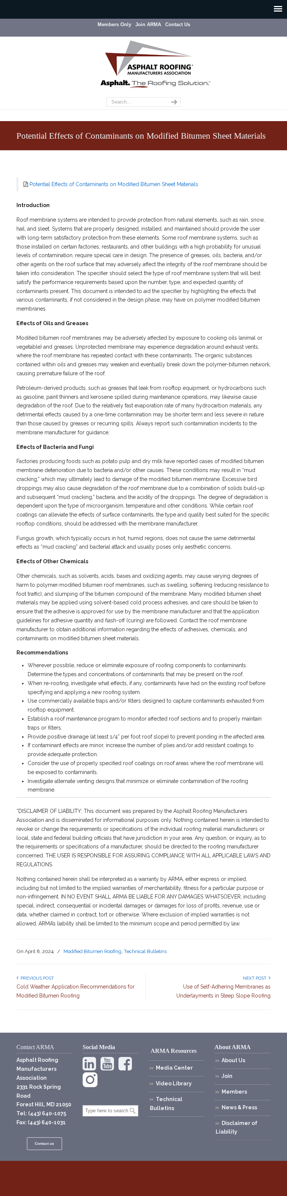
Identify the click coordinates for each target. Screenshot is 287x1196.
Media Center (174, 1068)
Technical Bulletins (145, 951)
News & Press (239, 1107)
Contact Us (177, 24)
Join (227, 1076)
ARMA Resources (174, 1051)
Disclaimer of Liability (236, 1127)
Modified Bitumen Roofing (92, 951)
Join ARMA (148, 24)
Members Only (114, 24)
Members (234, 1092)
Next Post (256, 978)
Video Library (174, 1083)
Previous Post (36, 978)
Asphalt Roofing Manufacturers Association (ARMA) (149, 58)
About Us (233, 1060)
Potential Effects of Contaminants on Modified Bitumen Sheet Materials (114, 184)
